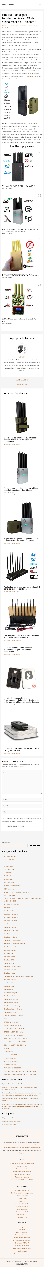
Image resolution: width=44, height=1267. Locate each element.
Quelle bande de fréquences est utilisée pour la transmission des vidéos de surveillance (21, 490)
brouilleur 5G (31, 76)
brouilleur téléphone (22, 1190)
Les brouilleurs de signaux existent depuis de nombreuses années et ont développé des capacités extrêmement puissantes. (22, 1106)
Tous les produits (22, 1227)
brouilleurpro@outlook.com (31, 1147)
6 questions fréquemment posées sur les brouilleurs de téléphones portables (21, 539)
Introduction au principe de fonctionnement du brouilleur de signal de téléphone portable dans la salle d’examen (22, 700)
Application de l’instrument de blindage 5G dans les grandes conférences (22, 588)
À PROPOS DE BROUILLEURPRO (22, 1163)
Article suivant (22, 384)
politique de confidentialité (22, 1171)
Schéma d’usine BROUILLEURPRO (22, 1180)
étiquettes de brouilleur (22, 1237)
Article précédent (22, 380)
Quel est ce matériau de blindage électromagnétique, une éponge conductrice (18, 650)
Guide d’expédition (22, 1169)
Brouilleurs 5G (22, 1215)
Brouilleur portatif (22, 1212)
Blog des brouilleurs (9, 1118)
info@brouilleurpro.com (11, 1147)
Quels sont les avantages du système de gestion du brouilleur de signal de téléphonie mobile (21, 440)
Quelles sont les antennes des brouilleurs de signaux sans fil (21, 749)
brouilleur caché (22, 1251)
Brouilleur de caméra (22, 1245)
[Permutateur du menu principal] (40, 4)
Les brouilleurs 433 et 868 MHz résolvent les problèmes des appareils (21, 636)
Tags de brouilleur (22, 1232)
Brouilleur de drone (22, 1196)
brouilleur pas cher (22, 1206)
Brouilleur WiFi (22, 1198)
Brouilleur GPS (22, 1201)
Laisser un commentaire (10, 26)
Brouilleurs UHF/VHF (22, 1243)
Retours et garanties (22, 1177)
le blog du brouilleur (22, 1235)
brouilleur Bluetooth (22, 1204)
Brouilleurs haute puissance (22, 1240)
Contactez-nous (22, 1166)
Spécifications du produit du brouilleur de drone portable (21, 1084)
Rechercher (6, 842)
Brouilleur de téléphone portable (22, 1193)
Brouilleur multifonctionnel (22, 1248)
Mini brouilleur (22, 1209)
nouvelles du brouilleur (10, 1124)
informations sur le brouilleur (29, 26)
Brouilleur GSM (22, 1217)
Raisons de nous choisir (22, 1174)
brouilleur (22, 1229)
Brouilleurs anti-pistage (22, 1254)
